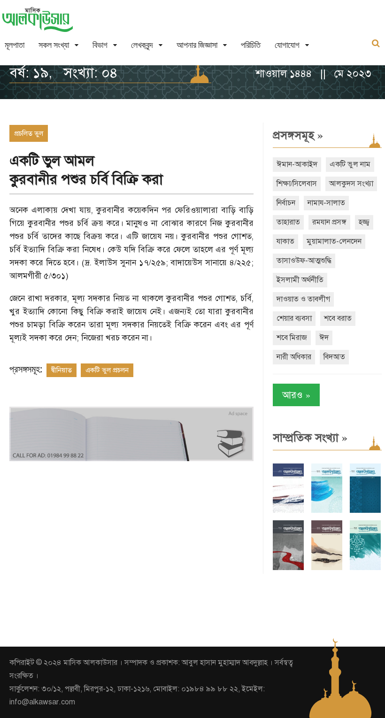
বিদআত (334, 357)
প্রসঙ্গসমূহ (298, 135)
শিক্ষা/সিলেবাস (297, 183)
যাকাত (285, 241)
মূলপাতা (14, 45)
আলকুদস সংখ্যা (351, 183)
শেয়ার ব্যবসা (294, 318)
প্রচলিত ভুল (28, 133)
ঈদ (324, 337)
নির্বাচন (286, 203)
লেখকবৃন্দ (142, 45)
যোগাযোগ (287, 45)
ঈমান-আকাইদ (297, 164)
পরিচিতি (251, 45)
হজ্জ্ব (364, 222)
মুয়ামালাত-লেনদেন (334, 241)
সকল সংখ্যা (53, 45)
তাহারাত (288, 222)
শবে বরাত (338, 318)
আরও (296, 394)
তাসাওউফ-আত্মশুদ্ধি (304, 260)
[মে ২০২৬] (288, 568)
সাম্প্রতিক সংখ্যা (310, 438)
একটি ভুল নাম (350, 164)
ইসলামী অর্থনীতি (300, 280)
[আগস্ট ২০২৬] (288, 511)
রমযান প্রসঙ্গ (329, 222)
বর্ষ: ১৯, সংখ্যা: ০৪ (63, 73)
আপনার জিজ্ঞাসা (197, 45)
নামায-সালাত (326, 203)
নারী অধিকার (294, 357)
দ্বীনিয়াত (61, 370)
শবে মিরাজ (292, 337)
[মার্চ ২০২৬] (365, 568)
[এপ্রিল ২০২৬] (326, 568)
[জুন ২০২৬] (365, 511)
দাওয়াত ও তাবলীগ (303, 299)
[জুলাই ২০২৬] (326, 511)
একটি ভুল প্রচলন (107, 370)
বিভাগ (100, 45)
